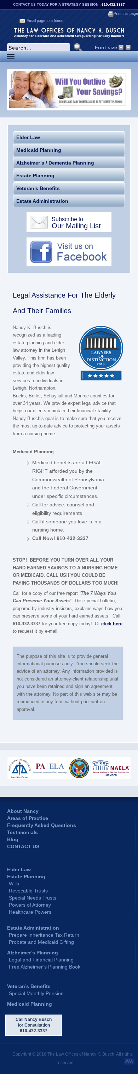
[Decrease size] (128, 47)
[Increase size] (121, 47)
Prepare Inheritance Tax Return (44, 935)
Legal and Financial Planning (41, 960)
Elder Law (28, 137)
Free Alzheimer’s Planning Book (44, 967)
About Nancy (23, 811)
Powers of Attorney (30, 905)
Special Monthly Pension (36, 993)
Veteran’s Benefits (38, 188)
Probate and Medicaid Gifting (41, 942)
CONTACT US (23, 846)
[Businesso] (69, 32)
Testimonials (22, 832)
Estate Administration (42, 201)
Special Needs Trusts (32, 898)
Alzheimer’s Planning (32, 952)
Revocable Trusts (28, 891)
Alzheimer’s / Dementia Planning (55, 163)
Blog (12, 839)
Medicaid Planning (38, 150)
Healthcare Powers (30, 912)
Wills (14, 883)
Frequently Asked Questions (41, 825)
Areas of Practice (27, 818)
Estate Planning (35, 175)
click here (111, 623)
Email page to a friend (45, 20)
